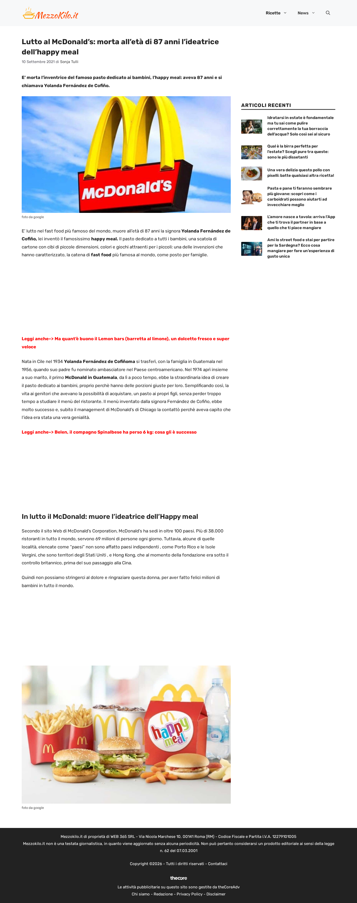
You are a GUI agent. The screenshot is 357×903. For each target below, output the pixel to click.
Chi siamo (141, 894)
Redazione (163, 894)
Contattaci (217, 863)
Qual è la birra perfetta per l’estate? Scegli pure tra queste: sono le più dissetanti (298, 152)
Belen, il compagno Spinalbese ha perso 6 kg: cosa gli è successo (126, 432)
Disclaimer (216, 894)
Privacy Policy (190, 894)
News (303, 12)
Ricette (273, 12)
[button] (328, 13)
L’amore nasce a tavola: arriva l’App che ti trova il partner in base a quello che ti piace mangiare (301, 222)
